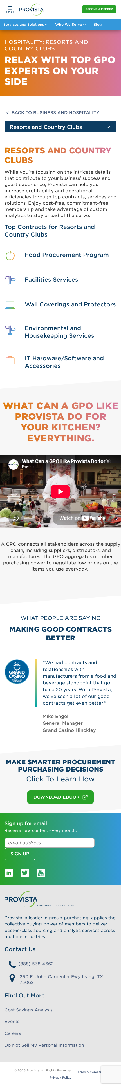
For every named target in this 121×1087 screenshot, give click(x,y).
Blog (97, 24)
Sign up (19, 853)
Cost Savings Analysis (29, 1010)
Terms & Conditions (91, 1072)
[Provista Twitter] (25, 872)
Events (12, 1021)
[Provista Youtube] (41, 872)
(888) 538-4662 (36, 963)
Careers (13, 1033)
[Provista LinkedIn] (9, 872)
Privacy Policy (60, 1077)
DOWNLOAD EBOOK (56, 797)
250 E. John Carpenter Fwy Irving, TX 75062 (61, 979)
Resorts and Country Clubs (46, 127)
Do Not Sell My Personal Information (44, 1045)
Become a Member (99, 9)
